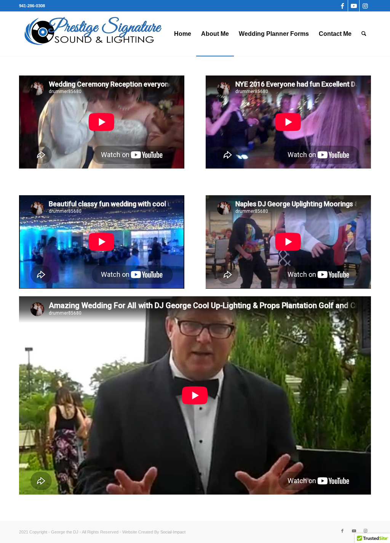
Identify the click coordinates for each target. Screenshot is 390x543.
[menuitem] (182, 34)
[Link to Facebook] (342, 5)
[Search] (363, 34)
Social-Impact (172, 532)
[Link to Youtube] (353, 5)
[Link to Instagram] (365, 5)
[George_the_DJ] (92, 34)
